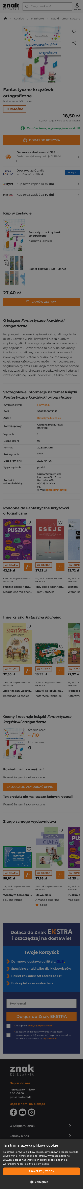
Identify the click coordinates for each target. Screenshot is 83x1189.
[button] (41, 1181)
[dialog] (41, 1164)
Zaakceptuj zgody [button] (41, 1171)
